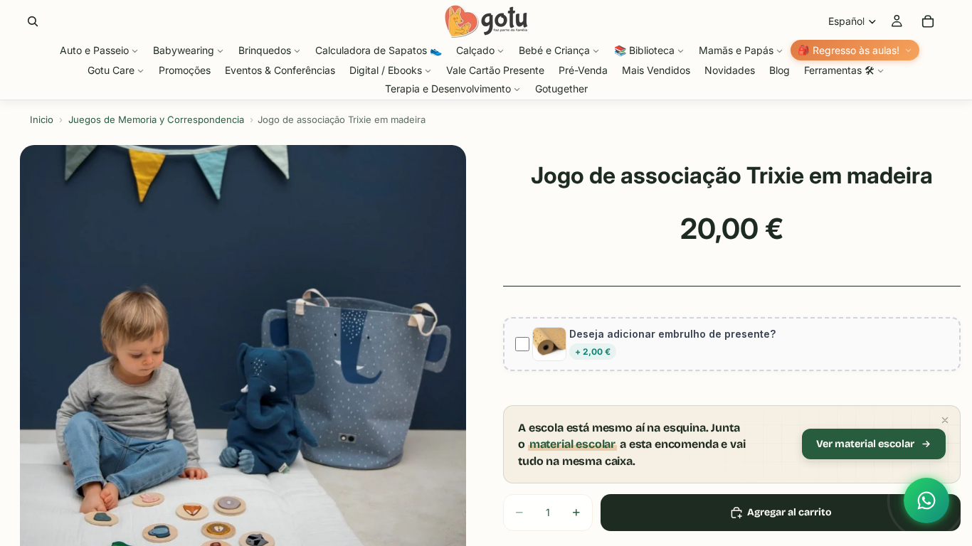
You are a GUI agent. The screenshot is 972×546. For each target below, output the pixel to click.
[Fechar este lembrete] (945, 420)
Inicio (41, 119)
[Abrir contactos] (926, 500)
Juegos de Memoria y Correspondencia (156, 119)
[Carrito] (928, 21)
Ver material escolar (865, 444)
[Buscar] (32, 21)
